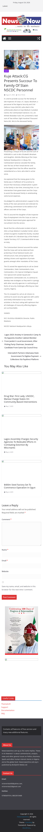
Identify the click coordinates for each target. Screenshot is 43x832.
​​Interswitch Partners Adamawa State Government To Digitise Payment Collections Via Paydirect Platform (23, 356)
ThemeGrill (5, 704)
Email (5, 560)
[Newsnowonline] (4, 38)
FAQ (3, 713)
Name (5, 550)
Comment (6, 519)
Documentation (7, 710)
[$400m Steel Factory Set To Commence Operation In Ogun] (21, 461)
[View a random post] (38, 38)
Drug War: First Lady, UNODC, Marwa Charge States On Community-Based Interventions (20, 399)
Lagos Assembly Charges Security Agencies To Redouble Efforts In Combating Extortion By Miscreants (21, 443)
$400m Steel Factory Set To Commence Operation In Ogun (19, 486)
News (6, 71)
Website (5, 571)
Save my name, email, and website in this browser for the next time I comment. (19, 588)
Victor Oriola (21, 95)
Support (4, 707)
